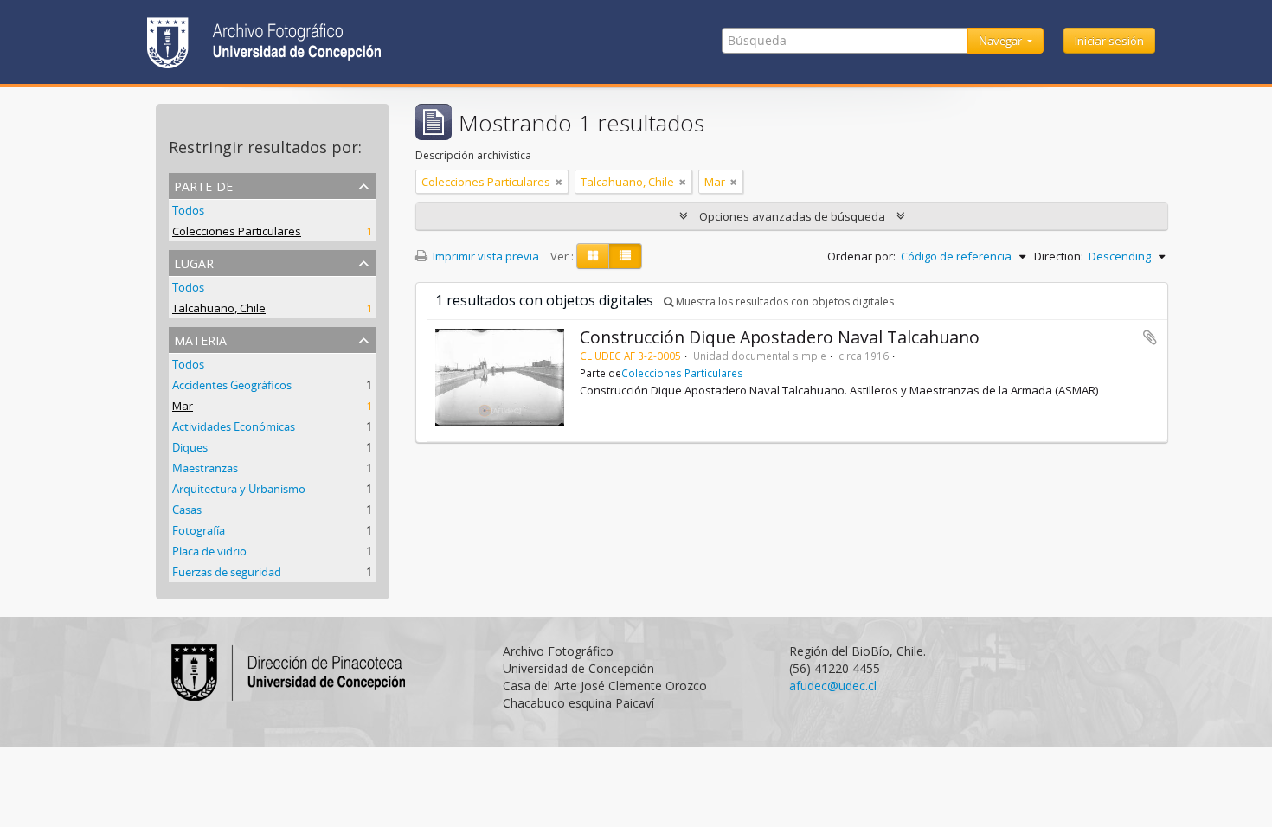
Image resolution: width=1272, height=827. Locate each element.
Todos (188, 210)
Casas (187, 509)
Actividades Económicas (233, 426)
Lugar (194, 261)
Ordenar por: (861, 256)
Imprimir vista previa (484, 256)
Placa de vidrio (209, 551)
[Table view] (625, 256)
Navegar (1002, 40)
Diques (190, 447)
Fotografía (198, 530)
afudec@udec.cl (833, 685)
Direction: (1058, 256)
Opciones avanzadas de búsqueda (792, 216)
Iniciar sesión (1109, 40)
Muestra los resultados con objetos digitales (783, 301)
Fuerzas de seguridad (226, 572)
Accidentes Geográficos (232, 385)
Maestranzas (205, 468)
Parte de (203, 184)
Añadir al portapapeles (1150, 337)
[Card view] (592, 256)
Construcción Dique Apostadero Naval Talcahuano (780, 337)
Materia (200, 338)
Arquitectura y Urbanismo (238, 489)
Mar (182, 406)
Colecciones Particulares (236, 231)
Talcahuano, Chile (219, 308)
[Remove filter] (559, 181)
